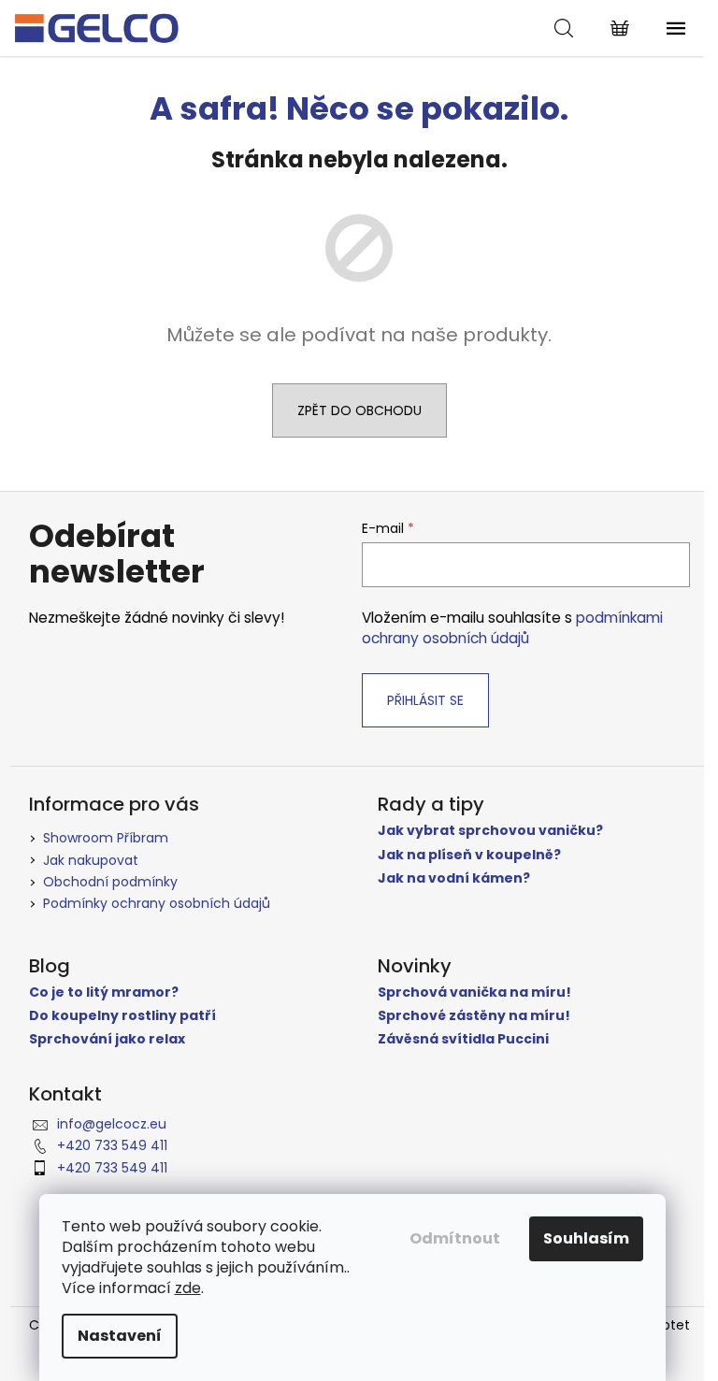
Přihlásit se (425, 700)
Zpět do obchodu (359, 410)
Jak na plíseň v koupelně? (469, 855)
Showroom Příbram (105, 837)
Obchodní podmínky (110, 881)
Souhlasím (586, 1238)
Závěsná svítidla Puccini (463, 1039)
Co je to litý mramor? (104, 992)
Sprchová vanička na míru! (474, 992)
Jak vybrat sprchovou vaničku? (490, 831)
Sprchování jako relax (107, 1039)
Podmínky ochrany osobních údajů (156, 903)
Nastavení (120, 1335)
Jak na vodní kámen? (454, 878)
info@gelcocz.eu (111, 1124)
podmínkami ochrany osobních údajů (512, 628)
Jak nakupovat (90, 860)
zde (188, 1288)
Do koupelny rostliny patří (122, 1016)
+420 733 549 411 (112, 1145)
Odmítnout (454, 1238)
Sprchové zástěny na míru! (474, 1016)
